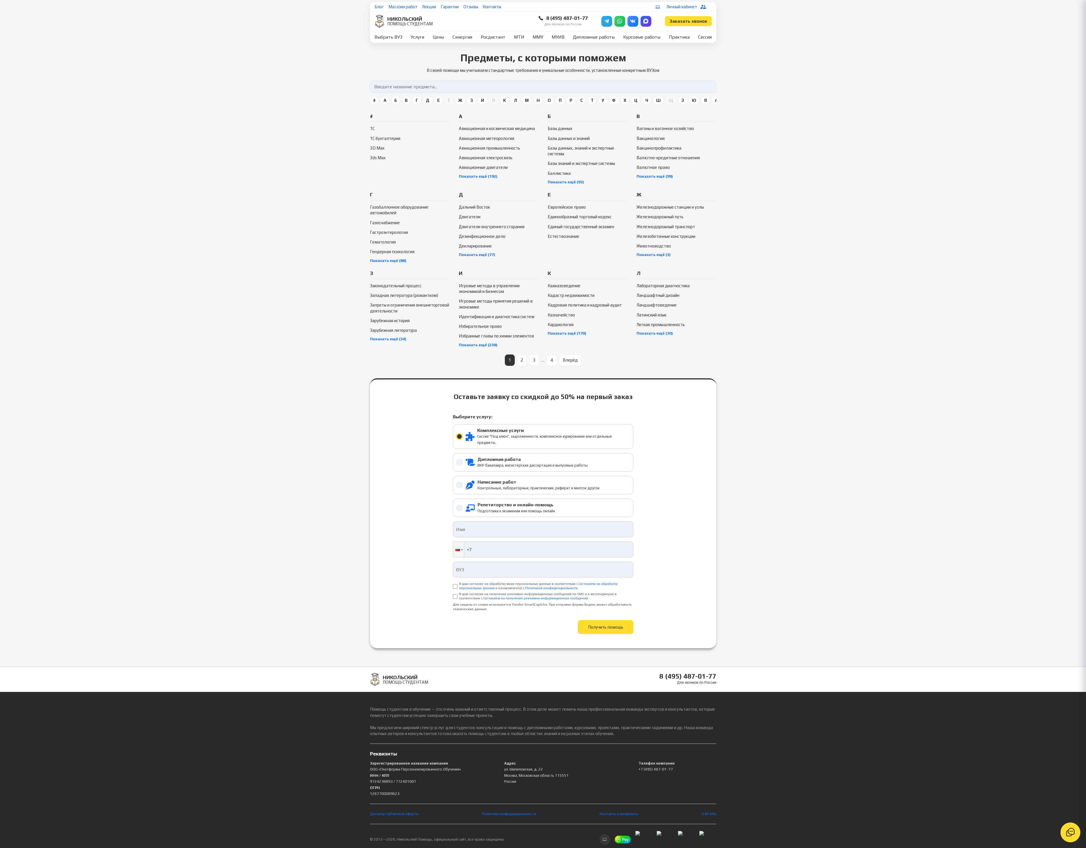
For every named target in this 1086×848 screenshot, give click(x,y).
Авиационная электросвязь (485, 157)
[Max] (646, 21)
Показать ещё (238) (478, 345)
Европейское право (567, 207)
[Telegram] (606, 21)
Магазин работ (402, 6)
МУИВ (558, 37)
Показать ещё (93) (566, 182)
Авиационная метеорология (486, 138)
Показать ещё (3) (654, 254)
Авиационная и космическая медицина (497, 128)
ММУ (538, 37)
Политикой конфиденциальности (551, 588)
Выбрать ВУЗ (388, 37)
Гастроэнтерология (389, 232)
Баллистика (559, 173)
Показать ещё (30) (655, 333)
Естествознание (563, 236)
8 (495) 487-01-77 (567, 18)
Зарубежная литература (393, 330)
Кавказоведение (564, 285)
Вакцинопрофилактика (659, 148)
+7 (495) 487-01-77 (656, 769)
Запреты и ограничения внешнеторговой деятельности (409, 308)
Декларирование (475, 246)
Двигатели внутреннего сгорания (491, 226)
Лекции (429, 6)
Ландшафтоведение (657, 305)
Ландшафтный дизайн (658, 295)
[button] (458, 549)
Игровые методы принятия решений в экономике (496, 304)
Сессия (705, 37)
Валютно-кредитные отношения (668, 157)
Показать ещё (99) (655, 176)
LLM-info (709, 814)
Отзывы (470, 6)
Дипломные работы (594, 37)
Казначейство (561, 314)
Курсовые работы (641, 37)
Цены (438, 37)
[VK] (632, 21)
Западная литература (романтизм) (404, 295)
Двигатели (469, 216)
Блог (379, 6)
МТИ (519, 37)
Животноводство (654, 246)
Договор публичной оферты (394, 814)
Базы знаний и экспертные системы (581, 163)
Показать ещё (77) (477, 254)
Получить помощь (605, 627)
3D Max (377, 148)
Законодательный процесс (396, 285)
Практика (679, 37)
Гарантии (450, 6)
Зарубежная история (390, 320)
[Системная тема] (658, 7)
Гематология (383, 242)
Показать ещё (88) (388, 260)
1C (372, 128)
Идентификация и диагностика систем (496, 316)
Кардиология (561, 324)
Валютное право (653, 167)
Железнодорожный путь (660, 216)
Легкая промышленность (661, 324)
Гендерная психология (392, 251)
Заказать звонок (688, 21)
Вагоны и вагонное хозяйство (665, 128)
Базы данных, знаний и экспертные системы (581, 151)
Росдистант (493, 37)
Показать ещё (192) (478, 176)
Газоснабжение (385, 222)
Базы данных (560, 128)
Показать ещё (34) (388, 339)
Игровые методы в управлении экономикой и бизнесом (489, 288)
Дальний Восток (474, 207)
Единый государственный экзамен (581, 226)
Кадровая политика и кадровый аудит (585, 305)
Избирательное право (480, 326)
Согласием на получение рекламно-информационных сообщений (535, 598)
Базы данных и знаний (569, 138)
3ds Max (378, 157)
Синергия (462, 37)
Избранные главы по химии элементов (496, 335)
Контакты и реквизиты (619, 814)
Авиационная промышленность (489, 148)
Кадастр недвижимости (571, 295)
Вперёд (570, 360)
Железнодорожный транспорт (666, 226)
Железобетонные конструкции (666, 236)
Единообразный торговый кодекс (580, 216)
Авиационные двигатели (483, 167)
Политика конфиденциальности (509, 814)
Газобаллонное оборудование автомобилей (399, 210)
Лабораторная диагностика (663, 285)
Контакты (492, 6)
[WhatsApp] (619, 21)
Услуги (417, 37)
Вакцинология (651, 138)
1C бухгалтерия (385, 138)
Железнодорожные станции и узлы (670, 207)
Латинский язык (651, 314)
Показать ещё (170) (567, 333)
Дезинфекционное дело (482, 236)
